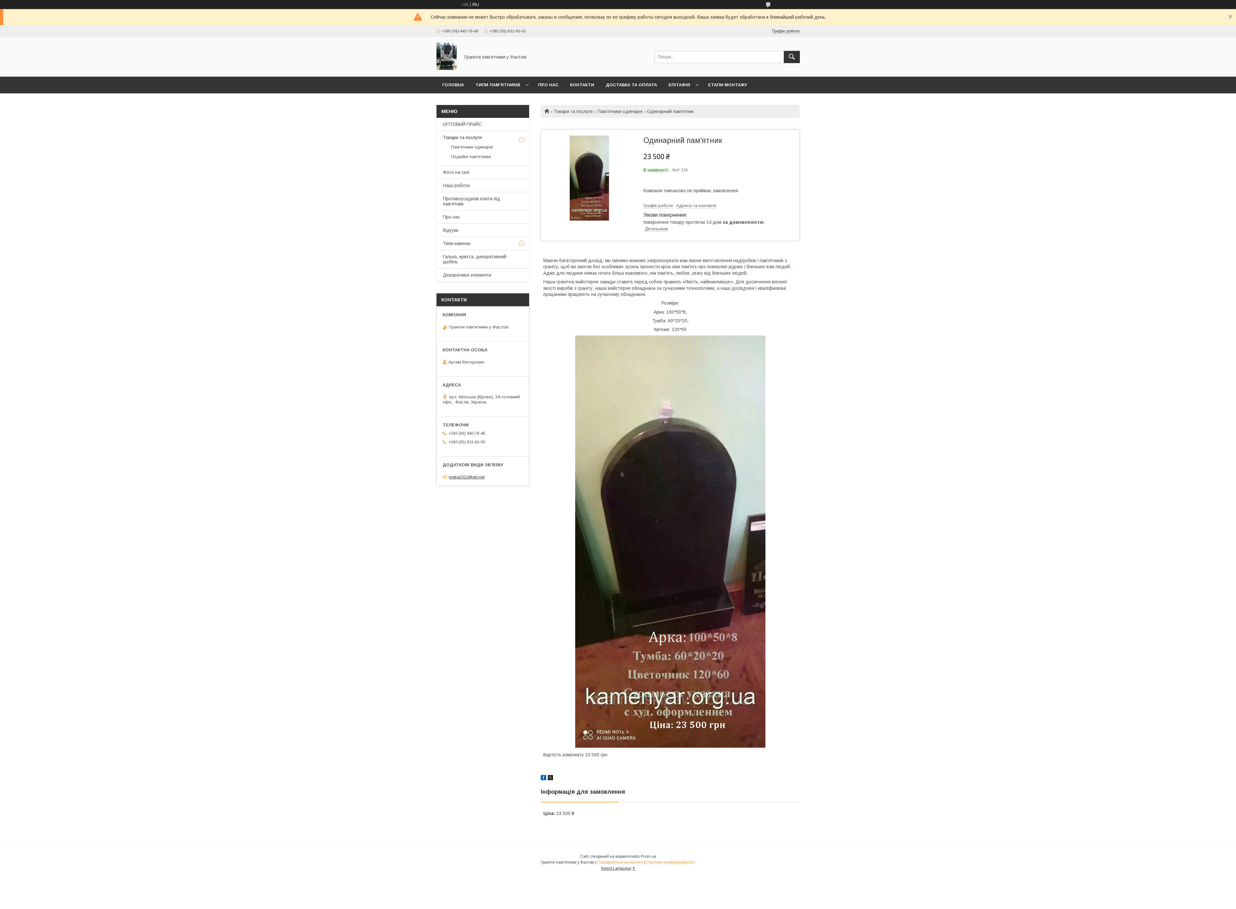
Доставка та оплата (631, 84)
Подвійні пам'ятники (471, 156)
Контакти (582, 84)
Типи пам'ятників (497, 84)
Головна (453, 84)
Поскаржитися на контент (620, 862)
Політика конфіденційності (670, 862)
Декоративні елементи (467, 275)
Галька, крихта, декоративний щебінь (474, 259)
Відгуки (450, 230)
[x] (550, 778)
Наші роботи (456, 185)
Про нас (548, 84)
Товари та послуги (573, 111)
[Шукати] (792, 57)
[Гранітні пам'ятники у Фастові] (446, 68)
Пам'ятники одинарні (619, 111)
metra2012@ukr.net (466, 477)
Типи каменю (457, 243)
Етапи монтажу (727, 84)
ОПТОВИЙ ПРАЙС (462, 124)
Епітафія (679, 84)
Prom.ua (648, 856)
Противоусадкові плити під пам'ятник (471, 201)
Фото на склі (456, 172)
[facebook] (543, 778)
